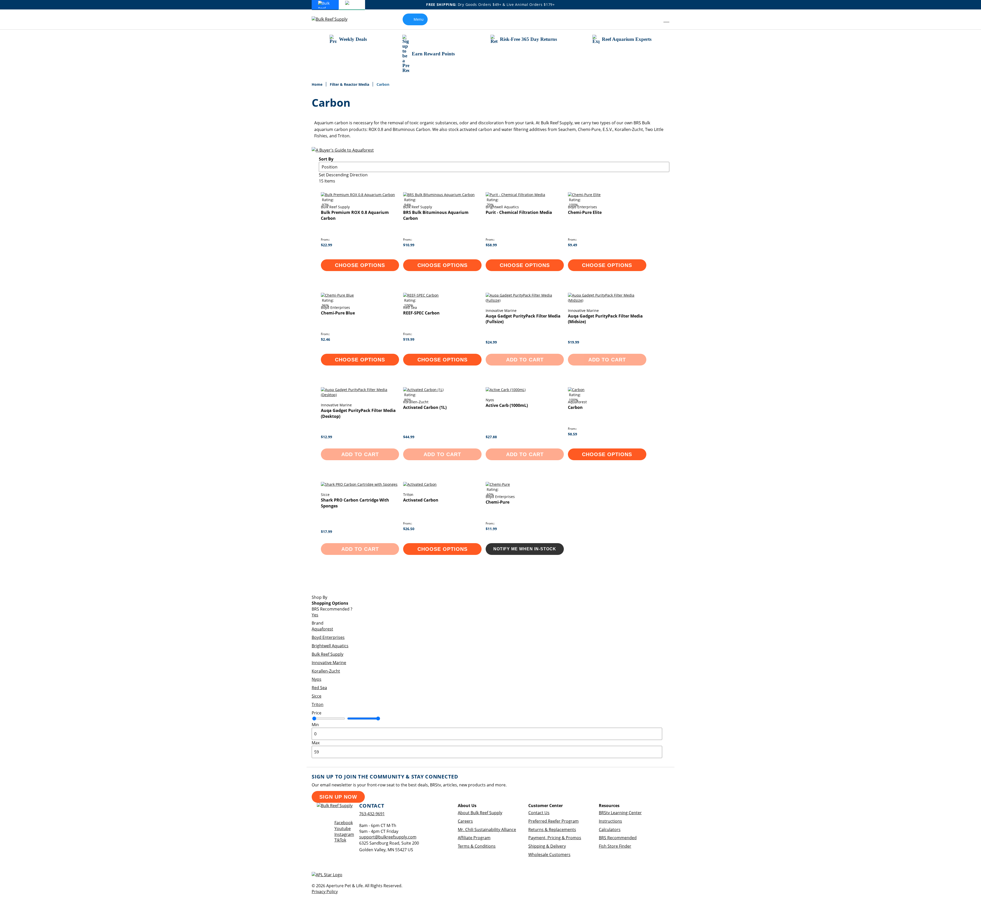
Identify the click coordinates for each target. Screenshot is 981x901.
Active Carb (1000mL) (507, 405)
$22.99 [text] (326, 244)
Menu (419, 19)
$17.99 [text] (326, 531)
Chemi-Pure (497, 502)
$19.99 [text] (408, 339)
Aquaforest (322, 629)
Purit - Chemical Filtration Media (519, 212)
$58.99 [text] (491, 244)
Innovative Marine (329, 662)
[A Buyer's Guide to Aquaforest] (343, 150)
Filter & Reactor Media (350, 84)
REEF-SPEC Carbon (421, 313)
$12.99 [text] (326, 436)
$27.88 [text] (491, 436)
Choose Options (360, 265)
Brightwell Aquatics (330, 646)
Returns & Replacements (552, 829)
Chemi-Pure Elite (585, 212)
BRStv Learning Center (620, 812)
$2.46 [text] (325, 339)
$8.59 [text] (572, 434)
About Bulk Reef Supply (480, 812)
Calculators (610, 829)
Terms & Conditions (477, 846)
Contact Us (539, 812)
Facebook (343, 822)
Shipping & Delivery (547, 846)
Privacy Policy (325, 891)
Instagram (344, 834)
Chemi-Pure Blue (338, 313)
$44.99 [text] (408, 436)
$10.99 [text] (408, 244)
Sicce (316, 696)
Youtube (342, 828)
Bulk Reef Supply (327, 654)
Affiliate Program (474, 838)
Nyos (316, 679)
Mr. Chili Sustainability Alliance (487, 829)
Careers (465, 821)
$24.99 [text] (491, 342)
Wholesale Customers (549, 854)
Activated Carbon (420, 500)
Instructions (610, 821)
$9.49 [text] (572, 244)
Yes (315, 615)
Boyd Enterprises (328, 637)
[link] (655, 19)
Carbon (575, 407)
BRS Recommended (618, 838)
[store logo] (333, 19)
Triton (317, 704)
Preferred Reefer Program (553, 821)
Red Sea (319, 687)
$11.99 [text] (491, 528)
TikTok (340, 840)
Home (317, 84)
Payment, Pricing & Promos (554, 838)
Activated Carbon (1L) (425, 407)
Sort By (326, 159)
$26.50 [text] (408, 528)
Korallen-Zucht (326, 671)
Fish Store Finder (615, 846)
